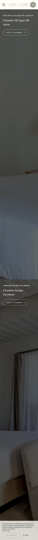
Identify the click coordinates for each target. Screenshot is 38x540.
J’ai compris (11, 535)
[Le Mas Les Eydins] (18, 4)
